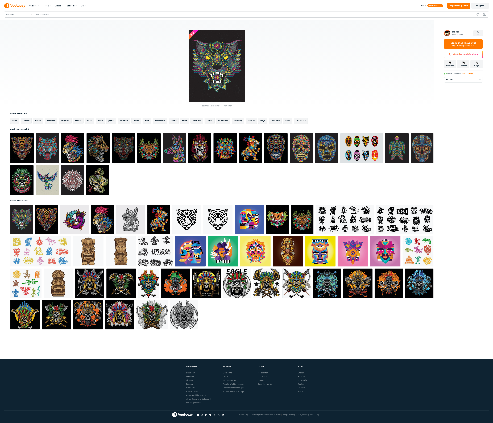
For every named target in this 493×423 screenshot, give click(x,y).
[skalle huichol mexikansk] (422, 148)
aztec (287, 120)
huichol (26, 120)
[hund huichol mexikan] (174, 148)
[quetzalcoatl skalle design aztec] (97, 180)
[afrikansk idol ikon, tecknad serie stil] (121, 251)
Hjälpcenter (263, 373)
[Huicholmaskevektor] (361, 148)
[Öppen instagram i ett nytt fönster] (202, 415)
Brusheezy (190, 373)
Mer (82, 6)
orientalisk (301, 120)
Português (302, 380)
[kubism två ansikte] (190, 251)
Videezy (189, 380)
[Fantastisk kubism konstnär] (223, 251)
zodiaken (51, 120)
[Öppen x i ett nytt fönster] (219, 415)
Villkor (278, 414)
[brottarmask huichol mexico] (326, 148)
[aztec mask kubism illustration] (353, 251)
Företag (189, 384)
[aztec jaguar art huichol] (22, 148)
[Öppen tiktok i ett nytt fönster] (214, 415)
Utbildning (191, 387)
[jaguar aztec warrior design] (98, 148)
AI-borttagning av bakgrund (198, 399)
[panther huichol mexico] (21, 219)
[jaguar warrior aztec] (199, 148)
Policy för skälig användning (308, 414)
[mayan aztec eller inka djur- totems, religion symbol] (418, 251)
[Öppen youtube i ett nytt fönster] (223, 415)
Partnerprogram (230, 380)
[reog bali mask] (255, 251)
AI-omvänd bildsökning (196, 395)
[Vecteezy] (14, 5)
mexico (78, 120)
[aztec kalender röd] (72, 180)
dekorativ (275, 120)
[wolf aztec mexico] (47, 148)
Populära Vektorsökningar (234, 384)
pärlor (136, 120)
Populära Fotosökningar (233, 387)
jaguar (111, 120)
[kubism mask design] (249, 219)
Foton (46, 6)
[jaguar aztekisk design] (250, 148)
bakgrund (65, 120)
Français (301, 387)
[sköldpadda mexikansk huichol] (397, 148)
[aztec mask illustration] (385, 251)
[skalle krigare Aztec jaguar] (72, 148)
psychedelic (160, 120)
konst (89, 120)
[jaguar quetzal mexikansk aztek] (149, 148)
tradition (124, 120)
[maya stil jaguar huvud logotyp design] (218, 219)
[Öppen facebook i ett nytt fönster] (198, 415)
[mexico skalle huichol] (276, 148)
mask (100, 120)
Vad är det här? (467, 74)
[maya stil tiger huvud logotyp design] (186, 219)
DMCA (225, 376)
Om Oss (261, 380)
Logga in (480, 5)
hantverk (197, 120)
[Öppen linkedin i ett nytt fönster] (206, 415)
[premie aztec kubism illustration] (320, 251)
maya (262, 120)
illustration (223, 120)
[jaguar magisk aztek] (225, 148)
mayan (210, 120)
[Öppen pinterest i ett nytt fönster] (210, 415)
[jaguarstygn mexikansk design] (123, 148)
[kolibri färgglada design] (47, 180)
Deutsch (301, 384)
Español (301, 376)
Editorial (70, 6)
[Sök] (477, 14)
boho (14, 120)
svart (184, 120)
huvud (174, 120)
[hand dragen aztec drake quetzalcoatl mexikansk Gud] (74, 219)
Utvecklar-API (192, 391)
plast (147, 120)
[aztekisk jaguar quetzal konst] (277, 219)
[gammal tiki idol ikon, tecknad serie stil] (58, 283)
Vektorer (33, 6)
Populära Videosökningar (234, 391)
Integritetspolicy (289, 414)
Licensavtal (228, 373)
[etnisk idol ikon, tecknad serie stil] (88, 251)
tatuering (238, 120)
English (301, 373)
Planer (423, 5)
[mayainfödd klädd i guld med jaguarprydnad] (288, 251)
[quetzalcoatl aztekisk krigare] (22, 180)
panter (38, 120)
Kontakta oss (263, 376)
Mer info (449, 80)
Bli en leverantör (265, 384)
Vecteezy (190, 376)
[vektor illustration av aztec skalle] (89, 283)
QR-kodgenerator (193, 402)
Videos (58, 6)
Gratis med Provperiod (463, 44)
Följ (478, 34)
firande (251, 120)
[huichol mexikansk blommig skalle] (301, 148)
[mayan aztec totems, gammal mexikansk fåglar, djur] (26, 283)
